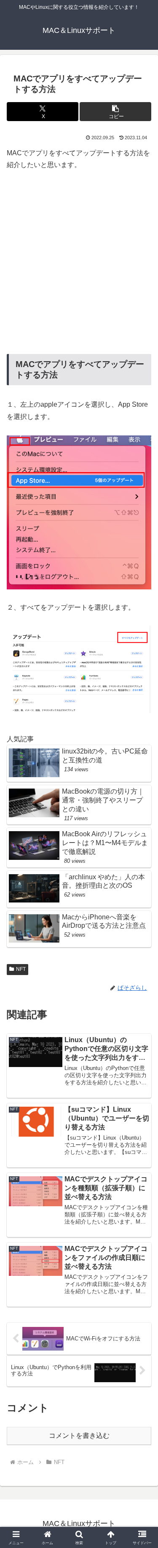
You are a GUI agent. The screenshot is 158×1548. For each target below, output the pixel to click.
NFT (21, 969)
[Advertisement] (79, 263)
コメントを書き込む (79, 1435)
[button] (115, 111)
